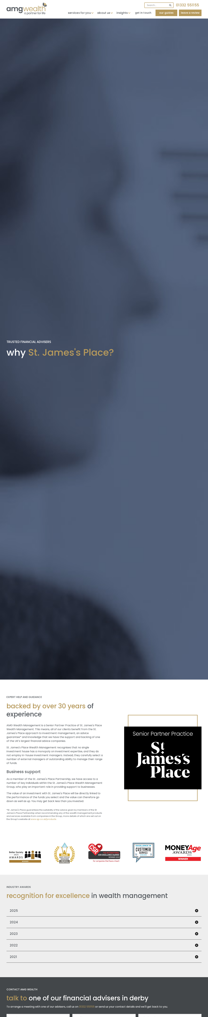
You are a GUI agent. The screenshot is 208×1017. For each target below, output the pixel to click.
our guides (166, 13)
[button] (81, 13)
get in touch (143, 13)
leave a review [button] (190, 13)
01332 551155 (187, 5)
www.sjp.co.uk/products (43, 819)
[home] (26, 8)
